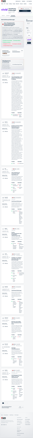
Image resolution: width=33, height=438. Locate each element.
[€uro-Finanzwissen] (3, 1)
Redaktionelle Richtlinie (19, 431)
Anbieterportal (18, 1)
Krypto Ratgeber (27, 422)
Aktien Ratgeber (27, 419)
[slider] (27, 35)
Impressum (18, 435)
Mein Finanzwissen (20, 419)
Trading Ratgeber (27, 424)
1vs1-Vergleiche (29, 1)
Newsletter (18, 424)
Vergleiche (23, 1)
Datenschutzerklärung (20, 433)
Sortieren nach (28, 22)
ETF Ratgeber (27, 421)
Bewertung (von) (28, 32)
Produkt (28, 29)
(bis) (30, 32)
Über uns (18, 428)
